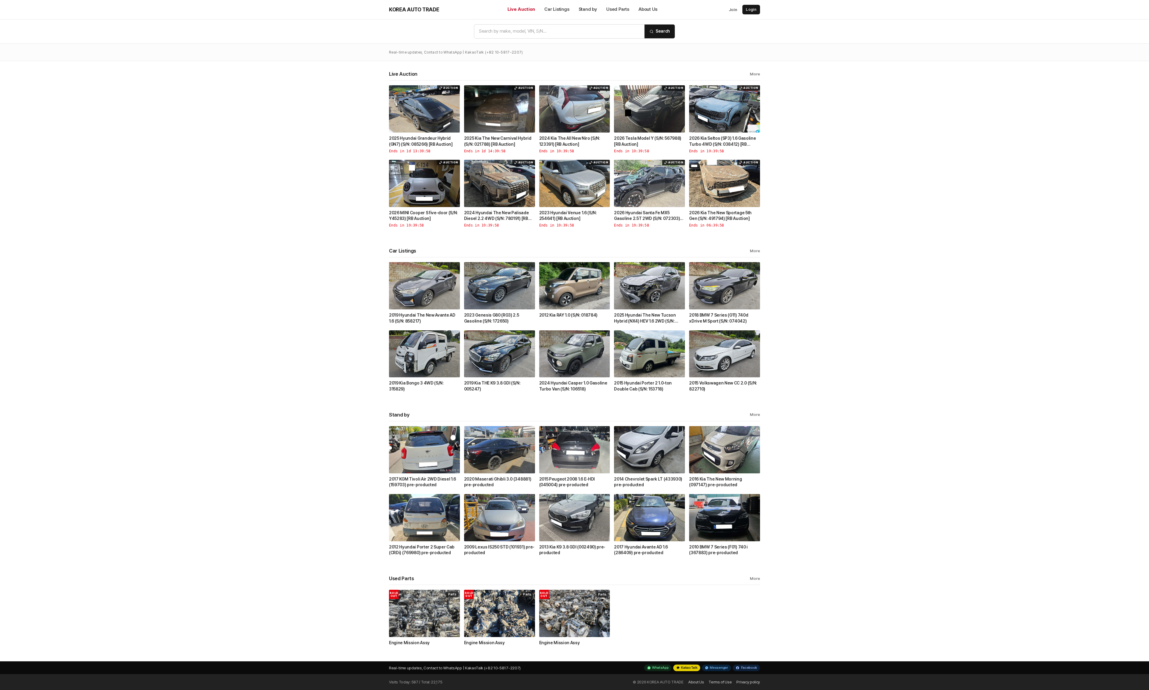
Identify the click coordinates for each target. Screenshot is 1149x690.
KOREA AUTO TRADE (414, 9)
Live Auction (521, 9)
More (755, 74)
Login (751, 9)
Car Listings (556, 9)
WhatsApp (660, 667)
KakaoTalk (689, 667)
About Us (648, 9)
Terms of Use (720, 682)
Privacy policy (748, 682)
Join (733, 9)
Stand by (588, 9)
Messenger (719, 667)
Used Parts (617, 9)
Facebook (749, 667)
